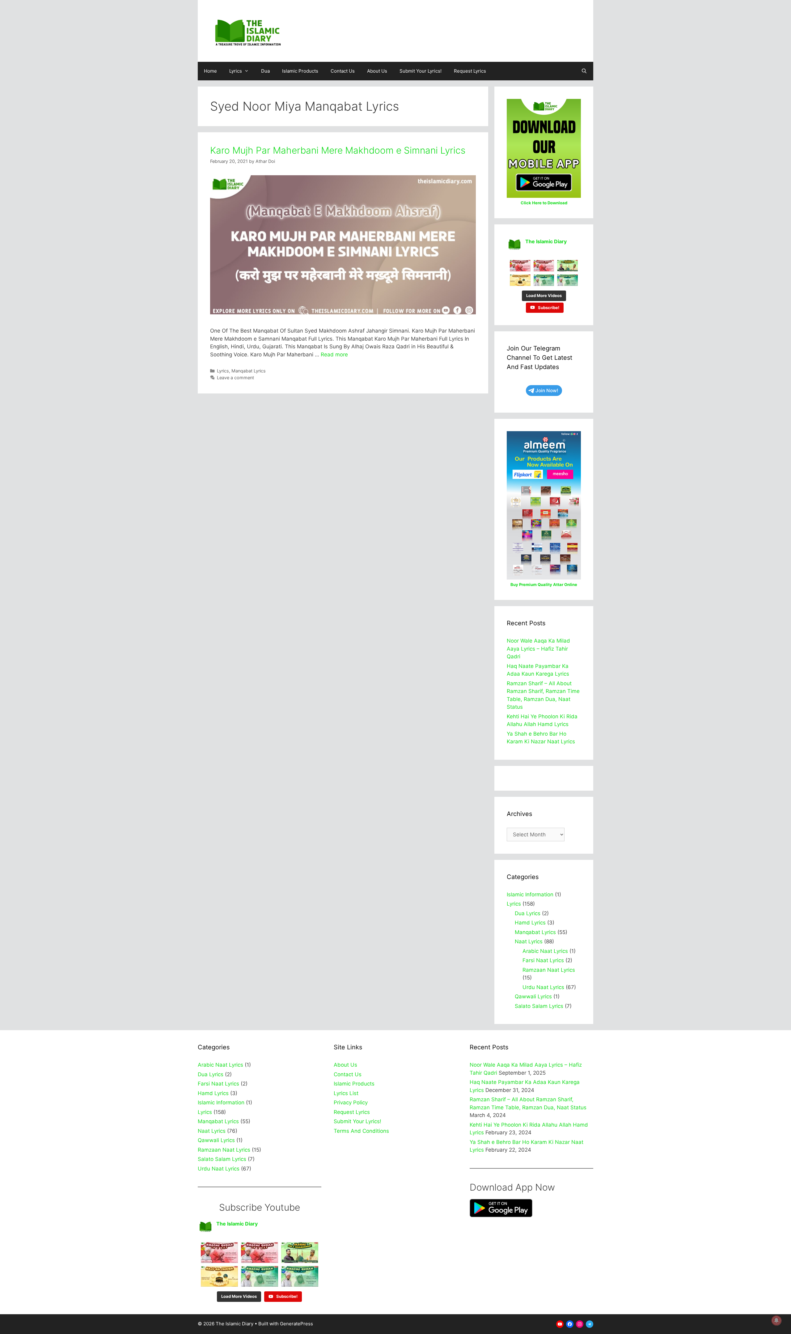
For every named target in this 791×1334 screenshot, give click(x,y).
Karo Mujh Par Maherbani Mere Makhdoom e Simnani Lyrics (337, 150)
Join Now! (546, 390)
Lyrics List (346, 1093)
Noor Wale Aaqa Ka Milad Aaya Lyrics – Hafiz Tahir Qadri (538, 649)
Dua (265, 71)
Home (210, 71)
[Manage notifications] (776, 1320)
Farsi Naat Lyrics (543, 960)
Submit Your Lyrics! (421, 71)
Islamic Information (530, 894)
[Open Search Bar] (584, 71)
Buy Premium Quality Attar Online (543, 584)
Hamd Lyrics (530, 923)
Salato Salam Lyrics (539, 1006)
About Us (377, 71)
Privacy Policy (351, 1102)
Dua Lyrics (527, 913)
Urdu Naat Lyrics (543, 987)
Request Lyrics (470, 71)
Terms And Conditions (361, 1131)
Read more (334, 354)
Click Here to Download (544, 202)
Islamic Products (300, 71)
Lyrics (235, 71)
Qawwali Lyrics (533, 996)
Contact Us (343, 71)
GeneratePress (296, 1324)
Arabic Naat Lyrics (545, 951)
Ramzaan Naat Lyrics (548, 970)
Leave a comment (235, 377)
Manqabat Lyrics (248, 370)
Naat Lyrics (529, 941)
